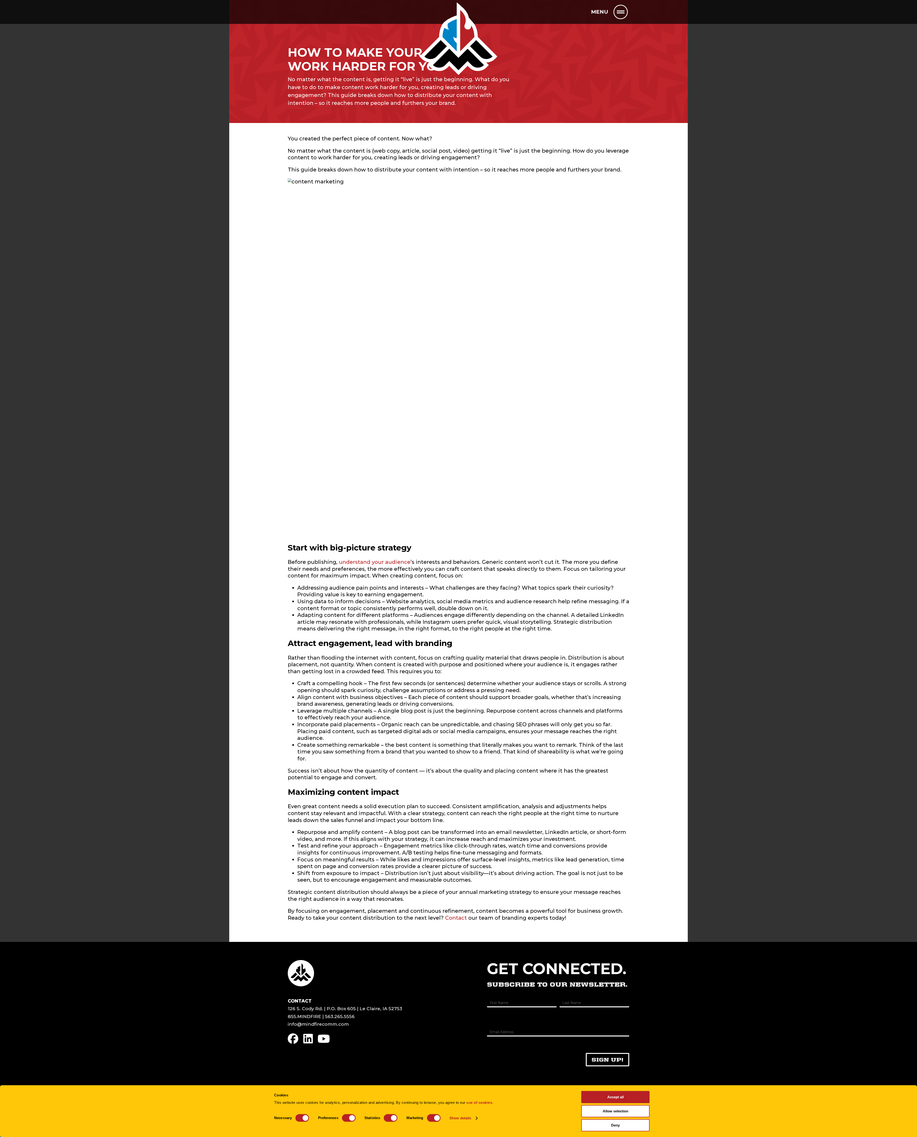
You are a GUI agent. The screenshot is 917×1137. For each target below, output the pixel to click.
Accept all (615, 1097)
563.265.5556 (340, 1016)
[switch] (349, 1118)
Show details (460, 1118)
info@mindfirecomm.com (318, 1024)
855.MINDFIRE (304, 1016)
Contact (456, 918)
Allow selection (615, 1111)
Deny (615, 1125)
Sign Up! (608, 1059)
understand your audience (375, 562)
